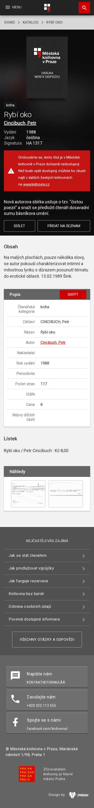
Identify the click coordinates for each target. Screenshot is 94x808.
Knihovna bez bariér (26, 593)
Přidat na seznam (63, 226)
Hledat (83, 8)
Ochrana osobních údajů (30, 606)
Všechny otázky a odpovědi (47, 639)
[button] (47, 67)
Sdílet (19, 226)
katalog (31, 22)
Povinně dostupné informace (34, 619)
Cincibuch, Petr (20, 123)
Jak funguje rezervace (28, 581)
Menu (13, 7)
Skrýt (73, 294)
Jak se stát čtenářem (28, 555)
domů (9, 22)
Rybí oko (54, 22)
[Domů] (47, 8)
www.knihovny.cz (36, 184)
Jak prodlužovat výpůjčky (31, 568)
